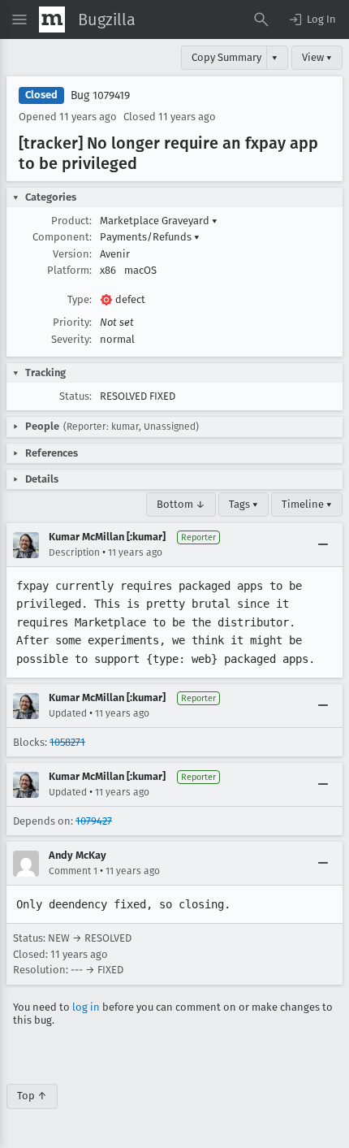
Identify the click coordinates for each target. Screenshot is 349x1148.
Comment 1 (73, 871)
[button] (312, 19)
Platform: (69, 270)
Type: (79, 299)
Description (74, 552)
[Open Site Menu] (19, 19)
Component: (62, 237)
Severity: (71, 339)
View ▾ (317, 57)
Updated (68, 713)
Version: (72, 254)
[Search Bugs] (261, 19)
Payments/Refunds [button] (150, 237)
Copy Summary (226, 57)
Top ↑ (32, 1096)
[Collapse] (323, 545)
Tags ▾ (243, 504)
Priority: (72, 322)
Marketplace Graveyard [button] (159, 220)
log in (86, 1007)
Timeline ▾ (307, 504)
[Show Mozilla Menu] (52, 19)
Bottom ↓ (181, 504)
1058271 (67, 742)
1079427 (93, 821)
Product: (71, 220)
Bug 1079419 (100, 95)
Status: (75, 396)
